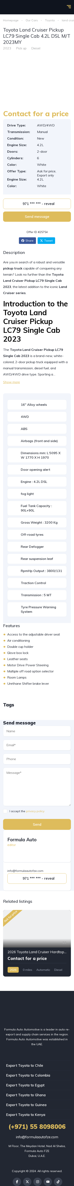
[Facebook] (17, 1182)
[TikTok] (58, 1182)
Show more (11, 382)
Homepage (10, 20)
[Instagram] (37, 1182)
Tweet (48, 240)
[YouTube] (48, 1182)
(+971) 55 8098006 (37, 1126)
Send (37, 824)
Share (29, 240)
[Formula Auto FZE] (9, 7)
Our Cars (32, 20)
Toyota (50, 20)
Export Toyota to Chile (24, 1065)
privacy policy (35, 811)
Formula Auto (22, 840)
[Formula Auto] (58, 842)
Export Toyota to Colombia (28, 1075)
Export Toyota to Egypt (25, 1085)
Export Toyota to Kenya (25, 1114)
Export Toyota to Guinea (26, 1105)
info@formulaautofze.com (37, 1137)
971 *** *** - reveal (38, 203)
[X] (27, 1182)
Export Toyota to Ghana (26, 1095)
